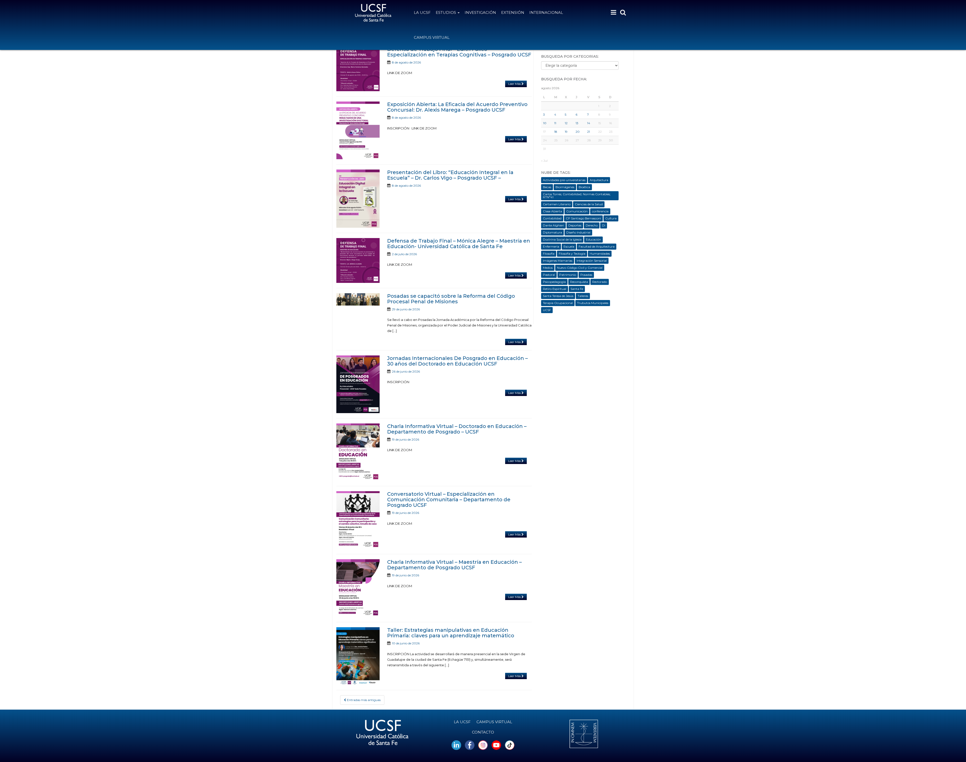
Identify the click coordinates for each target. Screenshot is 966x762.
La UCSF (422, 12)
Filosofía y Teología (572, 253)
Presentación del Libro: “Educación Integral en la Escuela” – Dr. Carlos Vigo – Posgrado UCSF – (450, 175)
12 (566, 123)
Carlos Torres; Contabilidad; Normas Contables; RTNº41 (577, 195)
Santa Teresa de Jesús (558, 296)
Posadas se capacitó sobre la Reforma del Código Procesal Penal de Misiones (451, 299)
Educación (593, 239)
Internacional (546, 12)
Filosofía (548, 253)
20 (578, 132)
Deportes (574, 225)
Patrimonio (567, 275)
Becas (547, 187)
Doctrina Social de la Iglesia (562, 239)
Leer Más (514, 84)
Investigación (480, 12)
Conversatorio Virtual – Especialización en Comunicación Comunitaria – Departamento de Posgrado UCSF (448, 499)
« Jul (544, 160)
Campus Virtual (432, 37)
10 (544, 123)
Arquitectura (599, 180)
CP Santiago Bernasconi (583, 218)
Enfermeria (551, 246)
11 (555, 123)
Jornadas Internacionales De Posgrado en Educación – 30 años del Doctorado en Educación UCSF (457, 361)
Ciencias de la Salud (589, 204)
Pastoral (549, 275)
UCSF (547, 310)
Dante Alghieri (553, 225)
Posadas (586, 275)
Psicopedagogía (554, 282)
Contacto (483, 732)
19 (566, 132)
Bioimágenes (564, 187)
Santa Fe (577, 289)
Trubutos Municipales (592, 303)
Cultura (611, 218)
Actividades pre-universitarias (564, 180)
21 (588, 132)
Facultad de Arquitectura (597, 246)
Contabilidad (552, 218)
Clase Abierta (552, 211)
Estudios (446, 12)
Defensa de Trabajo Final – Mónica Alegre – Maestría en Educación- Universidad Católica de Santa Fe (458, 243)
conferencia (600, 211)
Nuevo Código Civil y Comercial (579, 268)
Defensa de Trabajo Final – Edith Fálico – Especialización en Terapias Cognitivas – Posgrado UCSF (459, 52)
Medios (548, 268)
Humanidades (600, 253)
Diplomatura (552, 232)
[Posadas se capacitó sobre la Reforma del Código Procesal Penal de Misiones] (358, 299)
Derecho (592, 225)
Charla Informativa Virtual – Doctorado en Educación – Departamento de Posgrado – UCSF (457, 429)
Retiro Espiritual (554, 289)
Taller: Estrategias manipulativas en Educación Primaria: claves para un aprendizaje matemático (450, 633)
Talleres (583, 296)
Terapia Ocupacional (558, 303)
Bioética (584, 187)
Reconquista (579, 282)
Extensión (512, 12)
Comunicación (577, 211)
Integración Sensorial (592, 260)
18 (555, 132)
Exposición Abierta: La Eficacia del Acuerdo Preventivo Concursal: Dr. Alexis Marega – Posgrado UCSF (457, 107)
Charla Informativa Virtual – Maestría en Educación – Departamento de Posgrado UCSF (454, 565)
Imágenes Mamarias (557, 260)
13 (577, 123)
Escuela (569, 246)
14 (588, 123)
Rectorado (599, 282)
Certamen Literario (557, 204)
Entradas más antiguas (363, 700)
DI (603, 225)
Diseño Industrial (578, 232)
